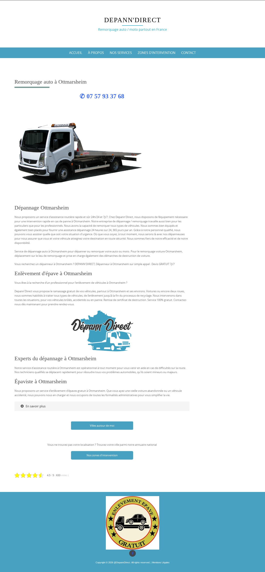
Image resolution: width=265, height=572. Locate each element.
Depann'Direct (132, 20)
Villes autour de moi (102, 425)
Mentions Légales (161, 562)
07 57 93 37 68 (105, 96)
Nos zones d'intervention (102, 455)
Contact (188, 52)
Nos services (121, 52)
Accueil (75, 52)
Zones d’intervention (156, 52)
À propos (96, 52)
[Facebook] (132, 553)
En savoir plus (36, 406)
